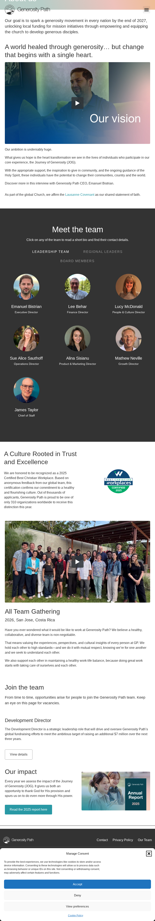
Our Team (145, 840)
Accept (77, 884)
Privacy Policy (123, 840)
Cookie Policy (75, 915)
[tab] (50, 251)
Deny (77, 895)
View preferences (77, 906)
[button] (149, 854)
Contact (102, 840)
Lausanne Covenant (79, 194)
